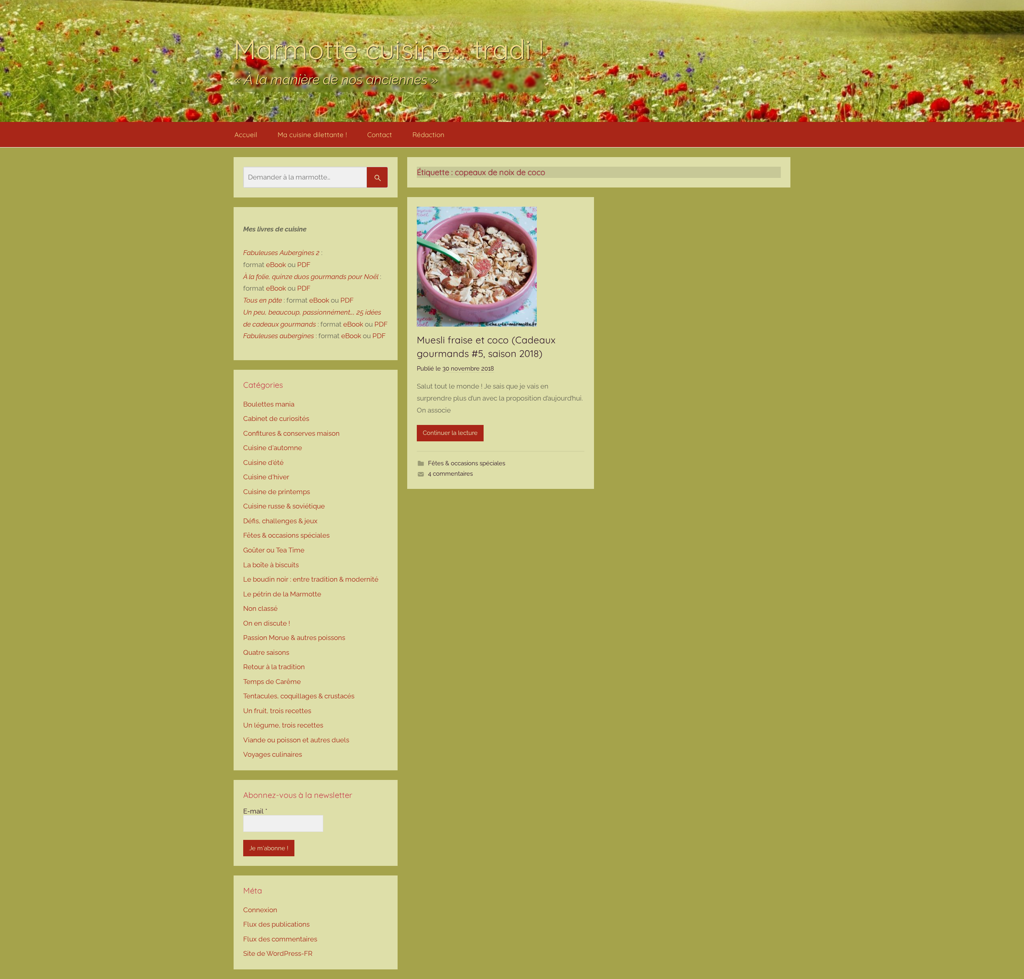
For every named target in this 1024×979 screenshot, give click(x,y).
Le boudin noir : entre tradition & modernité (310, 579)
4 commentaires (450, 473)
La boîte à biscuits (271, 565)
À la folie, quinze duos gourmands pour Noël (310, 277)
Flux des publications (276, 924)
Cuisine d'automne (272, 448)
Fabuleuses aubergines (278, 336)
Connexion (260, 910)
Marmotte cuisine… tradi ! (389, 49)
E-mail (255, 811)
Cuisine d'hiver (266, 477)
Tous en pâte (262, 300)
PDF (303, 265)
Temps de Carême (272, 682)
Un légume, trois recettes (283, 725)
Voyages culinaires (272, 754)
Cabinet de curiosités (276, 419)
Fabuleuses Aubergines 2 (281, 253)
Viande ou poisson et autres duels (296, 740)
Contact (379, 134)
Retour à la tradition (274, 667)
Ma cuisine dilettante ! (312, 134)
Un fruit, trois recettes (277, 711)
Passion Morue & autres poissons (294, 638)
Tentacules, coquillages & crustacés (298, 696)
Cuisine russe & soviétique (284, 506)
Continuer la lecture (450, 433)
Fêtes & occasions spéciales (466, 463)
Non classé (260, 608)
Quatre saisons (266, 652)
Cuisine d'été (263, 463)
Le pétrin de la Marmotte (282, 594)
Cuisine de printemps (276, 492)
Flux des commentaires (280, 939)
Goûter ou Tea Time (273, 550)
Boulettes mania (268, 404)
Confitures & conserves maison (291, 433)
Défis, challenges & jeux (280, 521)
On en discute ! (266, 623)
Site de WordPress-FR (277, 953)
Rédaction (428, 134)
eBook (276, 265)
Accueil (245, 134)
